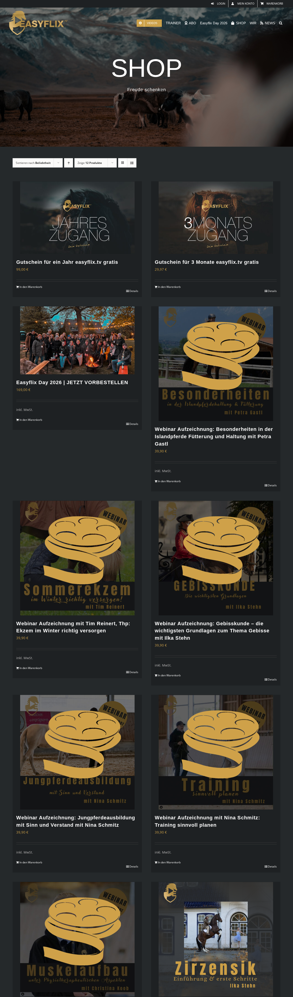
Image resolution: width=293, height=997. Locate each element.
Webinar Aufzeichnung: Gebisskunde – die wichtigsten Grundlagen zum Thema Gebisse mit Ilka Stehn (212, 631)
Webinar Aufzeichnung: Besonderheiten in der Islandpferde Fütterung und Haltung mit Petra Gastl (214, 436)
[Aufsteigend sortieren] (68, 163)
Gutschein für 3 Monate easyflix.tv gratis (207, 262)
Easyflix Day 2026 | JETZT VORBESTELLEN (72, 382)
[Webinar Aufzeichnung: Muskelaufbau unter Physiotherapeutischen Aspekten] (77, 939)
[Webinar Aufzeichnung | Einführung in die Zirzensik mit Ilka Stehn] (215, 939)
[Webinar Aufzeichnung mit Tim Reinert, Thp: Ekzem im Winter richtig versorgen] (77, 558)
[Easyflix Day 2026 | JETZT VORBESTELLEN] (77, 340)
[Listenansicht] (131, 162)
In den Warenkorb (30, 287)
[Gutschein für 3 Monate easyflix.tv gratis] (215, 218)
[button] (280, 23)
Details (133, 291)
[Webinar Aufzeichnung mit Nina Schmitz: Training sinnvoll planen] (215, 752)
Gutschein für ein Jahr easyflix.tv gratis (67, 262)
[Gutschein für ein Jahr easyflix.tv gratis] (77, 218)
